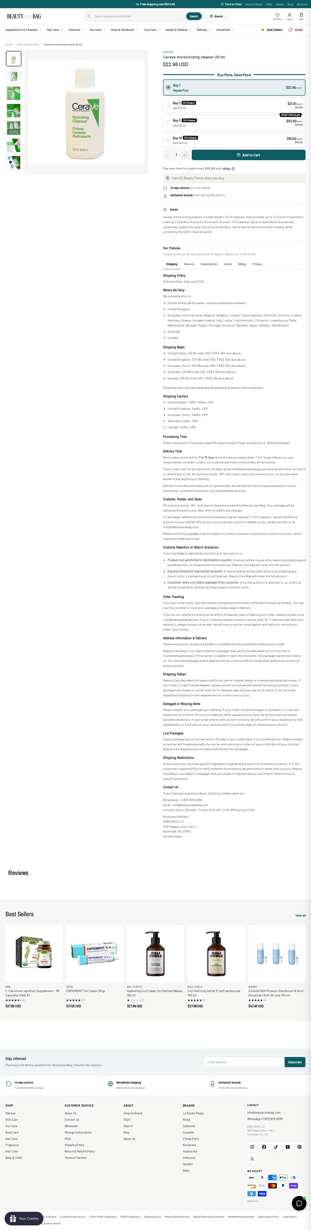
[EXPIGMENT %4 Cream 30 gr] (94, 953)
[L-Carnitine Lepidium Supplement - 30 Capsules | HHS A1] (34, 953)
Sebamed (189, 1126)
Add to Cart (251, 155)
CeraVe (168, 51)
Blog (290, 4)
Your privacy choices (49, 1223)
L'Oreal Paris (191, 1139)
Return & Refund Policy (80, 1151)
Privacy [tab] (257, 264)
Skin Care (11, 1119)
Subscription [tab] (209, 264)
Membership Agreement (241, 1216)
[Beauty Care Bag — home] (23, 16)
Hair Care (11, 1139)
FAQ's (269, 4)
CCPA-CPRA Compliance (103, 1216)
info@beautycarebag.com (264, 1112)
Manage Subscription (78, 1132)
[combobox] (138, 16)
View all (301, 916)
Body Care (12, 1132)
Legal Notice (290, 1216)
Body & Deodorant (28, 44)
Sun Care (11, 1126)
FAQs (68, 1139)
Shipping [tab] (171, 264)
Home (9, 44)
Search (280, 4)
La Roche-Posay (193, 1113)
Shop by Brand (253, 4)
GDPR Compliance (130, 1216)
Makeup (10, 1113)
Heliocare (189, 1157)
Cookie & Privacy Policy (73, 1216)
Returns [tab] (189, 264)
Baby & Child (13, 1157)
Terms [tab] (228, 264)
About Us (302, 4)
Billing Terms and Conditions (209, 1216)
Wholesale (71, 1126)
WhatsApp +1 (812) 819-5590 (265, 1119)
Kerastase (189, 1145)
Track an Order (233, 4)
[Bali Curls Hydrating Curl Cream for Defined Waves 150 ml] (155, 953)
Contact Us (72, 1119)
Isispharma (190, 1151)
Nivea (186, 1119)
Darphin (188, 1164)
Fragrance (12, 1145)
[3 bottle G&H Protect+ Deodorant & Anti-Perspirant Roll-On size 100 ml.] (277, 953)
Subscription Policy (268, 1216)
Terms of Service (76, 1157)
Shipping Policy (74, 1145)
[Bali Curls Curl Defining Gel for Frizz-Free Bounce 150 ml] (216, 953)
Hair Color (11, 1151)
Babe (186, 1170)
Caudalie (188, 1132)
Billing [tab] (242, 264)
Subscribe (295, 1062)
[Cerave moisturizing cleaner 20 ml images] (86, 112)
